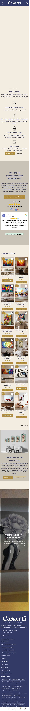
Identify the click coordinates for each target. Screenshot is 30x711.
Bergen (3, 681)
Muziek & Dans (17, 695)
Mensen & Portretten (14, 693)
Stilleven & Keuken (15, 699)
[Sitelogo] (14, 3)
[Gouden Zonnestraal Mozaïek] (21, 266)
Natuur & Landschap (6, 697)
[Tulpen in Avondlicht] (7, 266)
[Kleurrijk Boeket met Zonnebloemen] (7, 320)
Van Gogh (15, 702)
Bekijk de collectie (9, 44)
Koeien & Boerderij (15, 688)
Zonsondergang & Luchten (21, 706)
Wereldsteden (5, 706)
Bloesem (19, 681)
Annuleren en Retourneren (9, 653)
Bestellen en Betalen (7, 647)
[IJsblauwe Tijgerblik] (21, 374)
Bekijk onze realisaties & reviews (14, 197)
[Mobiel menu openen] (2, 2)
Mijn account (4, 664)
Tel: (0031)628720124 (7, 632)
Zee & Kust (12, 706)
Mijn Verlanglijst (5, 670)
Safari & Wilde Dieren (22, 697)
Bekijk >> (14, 551)
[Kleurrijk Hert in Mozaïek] (21, 401)
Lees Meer (19, 153)
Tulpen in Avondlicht (7, 276)
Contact (3, 658)
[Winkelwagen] (27, 2)
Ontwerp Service (19, 477)
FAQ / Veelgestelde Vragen (8, 644)
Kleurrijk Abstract (5, 688)
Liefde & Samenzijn (6, 690)
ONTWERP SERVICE (8, 47)
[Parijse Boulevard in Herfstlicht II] (21, 293)
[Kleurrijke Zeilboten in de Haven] (7, 293)
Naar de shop (9, 153)
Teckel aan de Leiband (7, 410)
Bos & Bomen (11, 684)
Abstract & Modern (6, 679)
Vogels (14, 704)
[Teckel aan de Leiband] (7, 401)
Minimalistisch (23, 693)
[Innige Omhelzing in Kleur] (21, 320)
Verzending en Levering (8, 650)
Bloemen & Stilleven (11, 681)
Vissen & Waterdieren (6, 704)
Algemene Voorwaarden (7, 639)
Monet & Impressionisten (7, 695)
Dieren (17, 684)
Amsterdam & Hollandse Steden (18, 679)
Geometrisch (23, 684)
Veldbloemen (21, 702)
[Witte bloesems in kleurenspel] (7, 347)
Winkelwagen (4, 667)
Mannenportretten (15, 690)
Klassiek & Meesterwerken (17, 686)
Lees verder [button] (14, 227)
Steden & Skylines (5, 699)
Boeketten (4, 684)
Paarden (14, 697)
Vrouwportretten (20, 704)
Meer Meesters (5, 693)
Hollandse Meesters (6, 686)
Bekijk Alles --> (24, 425)
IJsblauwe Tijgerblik (21, 384)
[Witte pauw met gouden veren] (21, 347)
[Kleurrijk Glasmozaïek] (7, 374)
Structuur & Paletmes (6, 702)
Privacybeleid (5, 641)
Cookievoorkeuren (6, 673)
